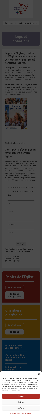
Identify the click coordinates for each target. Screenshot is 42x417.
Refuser (21, 402)
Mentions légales (26, 413)
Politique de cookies (15, 413)
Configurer (21, 408)
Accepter (21, 396)
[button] (39, 374)
